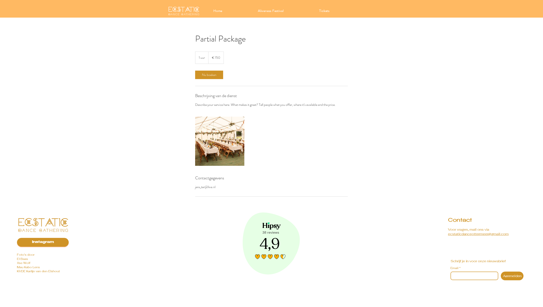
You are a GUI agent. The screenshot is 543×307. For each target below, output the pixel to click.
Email (456, 268)
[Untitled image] (219, 141)
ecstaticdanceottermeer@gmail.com (478, 234)
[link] (209, 75)
